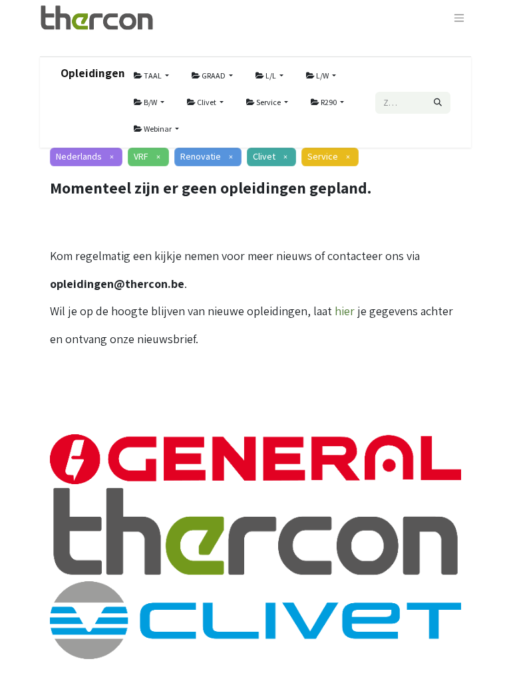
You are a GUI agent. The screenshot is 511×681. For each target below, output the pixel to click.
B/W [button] (150, 102)
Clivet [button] (207, 102)
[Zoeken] (437, 103)
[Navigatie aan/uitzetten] (459, 17)
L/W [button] (322, 75)
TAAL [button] (152, 75)
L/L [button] (270, 75)
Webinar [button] (157, 129)
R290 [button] (328, 102)
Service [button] (268, 102)
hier (345, 311)
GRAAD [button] (213, 75)
